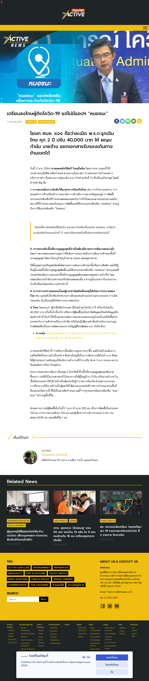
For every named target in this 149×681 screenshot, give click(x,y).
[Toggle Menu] (145, 27)
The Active (134, 629)
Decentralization (28, 633)
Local (40, 637)
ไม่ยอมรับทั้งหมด (112, 664)
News (67, 624)
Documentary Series (110, 647)
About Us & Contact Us (119, 561)
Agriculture (54, 640)
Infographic (95, 633)
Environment (41, 567)
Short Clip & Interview (109, 629)
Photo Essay (122, 632)
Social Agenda (63, 579)
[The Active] (73, 14)
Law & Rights (60, 521)
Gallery (123, 628)
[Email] (133, 121)
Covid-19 (31, 122)
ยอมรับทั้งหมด (112, 657)
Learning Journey (108, 638)
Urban (73, 521)
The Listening (39, 584)
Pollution (53, 628)
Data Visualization (95, 629)
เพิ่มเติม (24, 665)
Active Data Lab (18, 567)
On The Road (110, 642)
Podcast (134, 624)
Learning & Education (19, 521)
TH (88, 657)
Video (105, 624)
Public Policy (40, 579)
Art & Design (41, 641)
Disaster (53, 631)
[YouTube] (117, 606)
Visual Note (95, 637)
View (120, 624)
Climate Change (53, 635)
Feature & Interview (82, 629)
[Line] (128, 121)
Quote (80, 637)
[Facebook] (116, 121)
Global (41, 630)
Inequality (15, 573)
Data (91, 624)
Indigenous (61, 567)
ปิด (112, 672)
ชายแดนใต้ (58, 584)
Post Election (17, 579)
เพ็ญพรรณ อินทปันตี (54, 455)
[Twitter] (122, 121)
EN (84, 657)
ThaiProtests (17, 584)
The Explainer (110, 633)
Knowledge (95, 640)
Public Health (46, 122)
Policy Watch (58, 573)
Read (79, 624)
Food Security (27, 640)
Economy (12, 639)
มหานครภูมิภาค (76, 584)
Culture (41, 646)
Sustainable (55, 643)
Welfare (24, 637)
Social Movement (16, 525)
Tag (9, 561)
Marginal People (27, 649)
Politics (11, 630)
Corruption (12, 642)
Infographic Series (95, 644)
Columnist (82, 633)
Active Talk (134, 634)
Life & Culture (35, 573)
